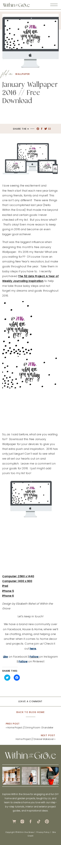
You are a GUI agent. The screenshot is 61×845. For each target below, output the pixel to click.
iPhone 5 (8, 591)
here (33, 649)
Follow (23, 661)
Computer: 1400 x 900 (17, 581)
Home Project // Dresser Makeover (35, 739)
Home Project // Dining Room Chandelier (30, 727)
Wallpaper (22, 74)
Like (5, 656)
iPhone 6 (8, 596)
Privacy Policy (42, 832)
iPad (5, 586)
